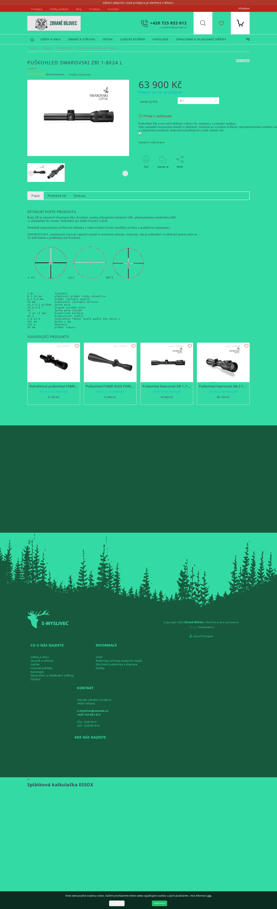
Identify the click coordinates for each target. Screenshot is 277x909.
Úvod (99, 657)
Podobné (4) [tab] (57, 196)
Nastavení (117, 903)
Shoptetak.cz (206, 627)
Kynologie (37, 672)
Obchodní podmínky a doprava (116, 664)
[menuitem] (50, 39)
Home (34, 39)
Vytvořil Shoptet (203, 636)
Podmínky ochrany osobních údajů (119, 661)
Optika (35, 664)
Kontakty (113, 9)
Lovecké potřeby (41, 668)
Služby (100, 668)
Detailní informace (151, 142)
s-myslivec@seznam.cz (92, 711)
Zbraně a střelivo (42, 661)
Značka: (80, 74)
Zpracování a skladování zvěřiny (52, 675)
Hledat (206, 24)
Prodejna (36, 9)
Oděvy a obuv (40, 657)
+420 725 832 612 (88, 714)
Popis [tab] (35, 196)
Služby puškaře (59, 9)
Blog (78, 9)
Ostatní (36, 679)
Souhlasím (159, 903)
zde (209, 895)
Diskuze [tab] (80, 196)
